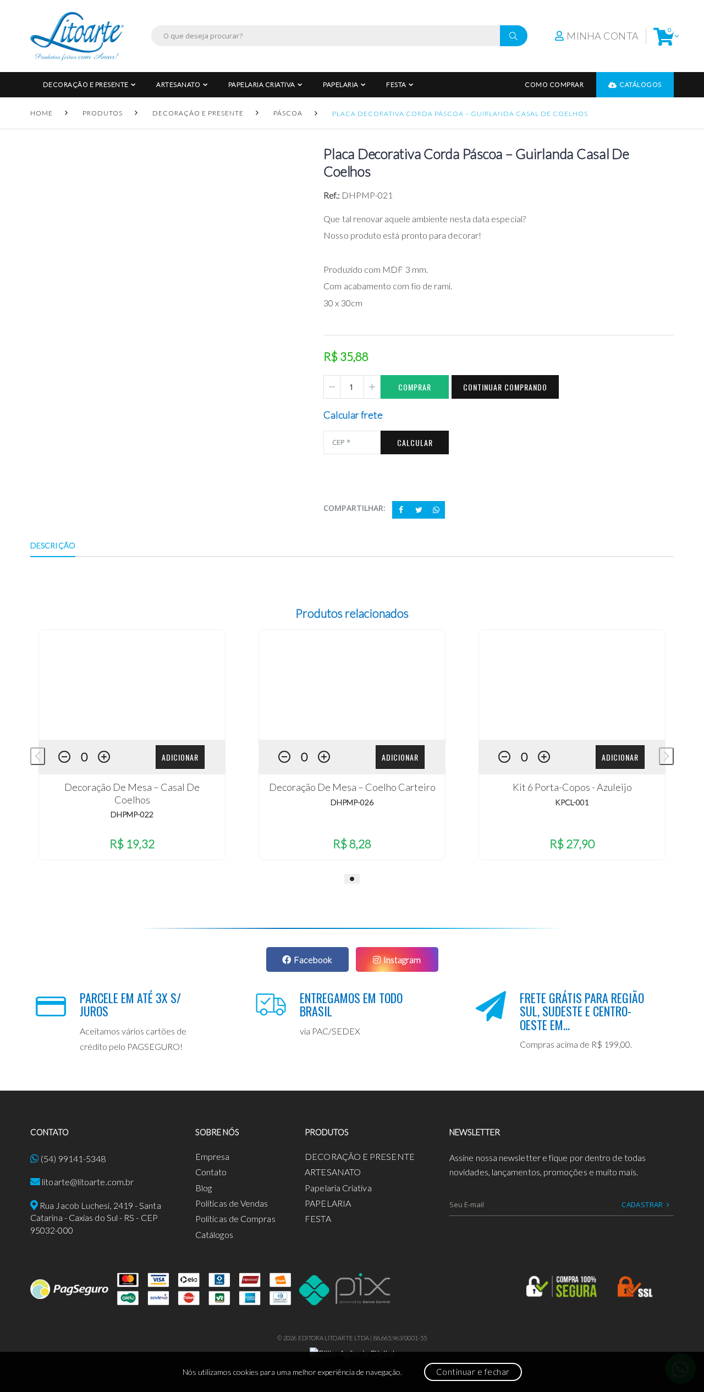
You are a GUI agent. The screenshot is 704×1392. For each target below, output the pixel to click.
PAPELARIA (341, 84)
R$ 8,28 (352, 843)
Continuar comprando (505, 387)
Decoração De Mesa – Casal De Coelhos (132, 793)
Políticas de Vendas (231, 1203)
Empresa (212, 1156)
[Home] (77, 36)
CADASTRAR (642, 1204)
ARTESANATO (178, 84)
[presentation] (37, 756)
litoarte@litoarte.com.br (88, 1181)
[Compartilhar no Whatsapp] (436, 510)
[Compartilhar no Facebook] (401, 510)
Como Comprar (554, 84)
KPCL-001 (572, 802)
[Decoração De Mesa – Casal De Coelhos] (132, 685)
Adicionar (180, 757)
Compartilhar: (354, 508)
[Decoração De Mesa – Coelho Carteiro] (352, 685)
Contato (211, 1172)
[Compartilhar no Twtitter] (418, 510)
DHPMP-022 (132, 814)
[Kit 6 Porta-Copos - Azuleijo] (572, 685)
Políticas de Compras (235, 1218)
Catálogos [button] (640, 84)
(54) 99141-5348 (73, 1158)
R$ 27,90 (572, 843)
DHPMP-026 (352, 802)
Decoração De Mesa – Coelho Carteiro (352, 787)
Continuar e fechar (473, 1372)
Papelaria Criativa (261, 84)
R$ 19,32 (132, 843)
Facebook (313, 959)
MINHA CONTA (602, 36)
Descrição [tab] (52, 545)
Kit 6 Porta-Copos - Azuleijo (572, 787)
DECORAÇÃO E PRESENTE (86, 84)
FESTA (396, 84)
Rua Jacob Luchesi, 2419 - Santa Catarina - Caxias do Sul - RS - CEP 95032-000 (95, 1217)
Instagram (402, 959)
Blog (203, 1187)
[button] (663, 36)
